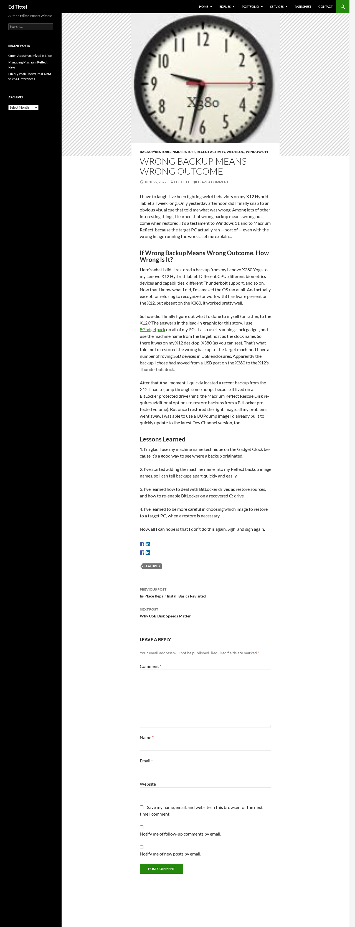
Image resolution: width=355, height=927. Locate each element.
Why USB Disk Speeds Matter (165, 612)
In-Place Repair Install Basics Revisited (173, 592)
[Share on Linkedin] (148, 552)
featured (152, 566)
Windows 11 (257, 152)
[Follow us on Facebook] (142, 544)
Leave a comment (213, 182)
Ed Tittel (17, 7)
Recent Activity (211, 152)
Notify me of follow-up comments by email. (180, 833)
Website (148, 783)
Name (147, 737)
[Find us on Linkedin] (148, 544)
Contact (325, 6)
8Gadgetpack (152, 329)
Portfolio (250, 6)
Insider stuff (183, 152)
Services (277, 6)
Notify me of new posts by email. (170, 853)
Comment (150, 666)
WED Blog (235, 152)
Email (146, 760)
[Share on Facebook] (142, 552)
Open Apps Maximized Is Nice (30, 55)
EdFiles (225, 6)
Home (203, 6)
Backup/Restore (155, 152)
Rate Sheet (303, 6)
